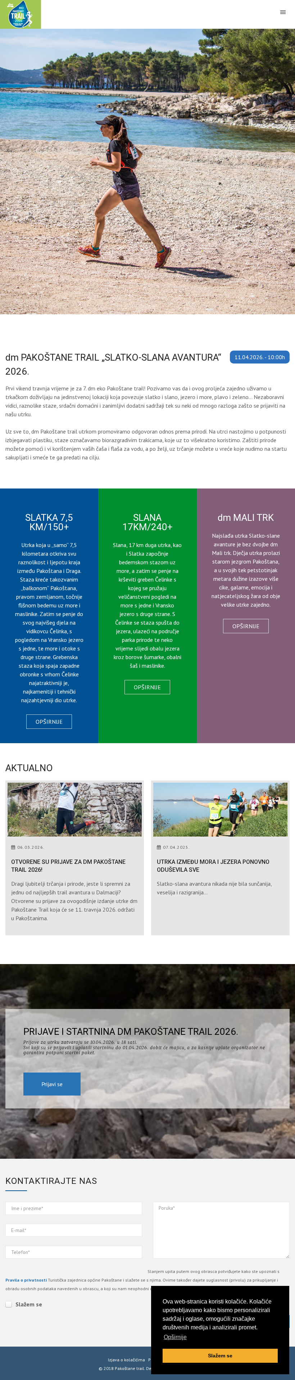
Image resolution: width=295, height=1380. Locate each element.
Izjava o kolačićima (126, 1359)
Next (280, 171)
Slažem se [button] (220, 1355)
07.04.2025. (176, 847)
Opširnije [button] (175, 1337)
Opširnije (49, 721)
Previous (15, 171)
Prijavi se (52, 1084)
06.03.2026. (31, 847)
